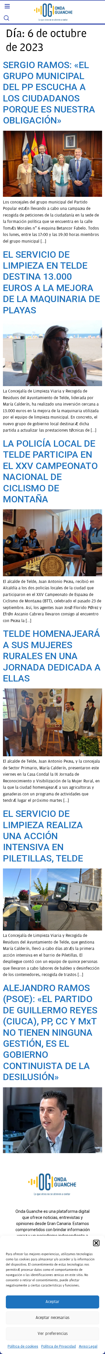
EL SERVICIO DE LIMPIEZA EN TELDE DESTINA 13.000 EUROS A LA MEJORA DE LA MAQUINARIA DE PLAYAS (51, 282)
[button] (96, 1243)
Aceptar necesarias (52, 1317)
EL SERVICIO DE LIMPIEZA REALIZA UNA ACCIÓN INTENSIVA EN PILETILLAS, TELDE (43, 836)
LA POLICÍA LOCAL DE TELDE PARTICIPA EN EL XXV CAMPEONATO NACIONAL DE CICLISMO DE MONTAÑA (50, 471)
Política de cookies (23, 1346)
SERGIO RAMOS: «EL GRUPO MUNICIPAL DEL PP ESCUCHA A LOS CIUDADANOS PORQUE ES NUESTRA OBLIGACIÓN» (49, 92)
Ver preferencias (53, 1333)
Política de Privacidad (58, 1346)
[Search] (6, 18)
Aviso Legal (88, 1346)
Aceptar (53, 1301)
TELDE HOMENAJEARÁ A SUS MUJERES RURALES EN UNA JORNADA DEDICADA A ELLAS (52, 656)
